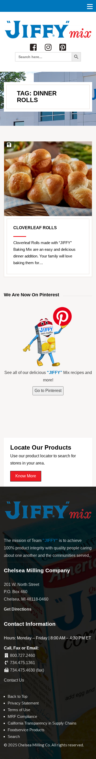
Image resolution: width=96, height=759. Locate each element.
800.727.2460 (22, 655)
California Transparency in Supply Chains (42, 723)
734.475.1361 (22, 662)
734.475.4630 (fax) (27, 670)
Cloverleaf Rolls (35, 228)
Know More (25, 476)
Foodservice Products (26, 730)
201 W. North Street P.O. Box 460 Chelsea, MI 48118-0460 (26, 592)
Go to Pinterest (48, 390)
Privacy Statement (23, 703)
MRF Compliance (22, 716)
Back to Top (17, 696)
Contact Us (14, 680)
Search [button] (14, 736)
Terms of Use (19, 710)
